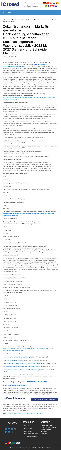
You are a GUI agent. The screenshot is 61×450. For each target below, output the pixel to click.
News (28, 413)
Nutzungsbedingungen (31, 433)
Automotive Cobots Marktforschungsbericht (21, 357)
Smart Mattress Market (15, 360)
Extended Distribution (14, 413)
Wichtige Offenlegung (30, 436)
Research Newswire (37, 413)
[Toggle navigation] (56, 12)
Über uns (27, 426)
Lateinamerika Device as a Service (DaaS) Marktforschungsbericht (24, 370)
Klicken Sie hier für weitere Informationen (44, 399)
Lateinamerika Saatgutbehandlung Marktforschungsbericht (21, 366)
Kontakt (44, 433)
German (24, 413)
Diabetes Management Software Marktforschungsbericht (25, 363)
